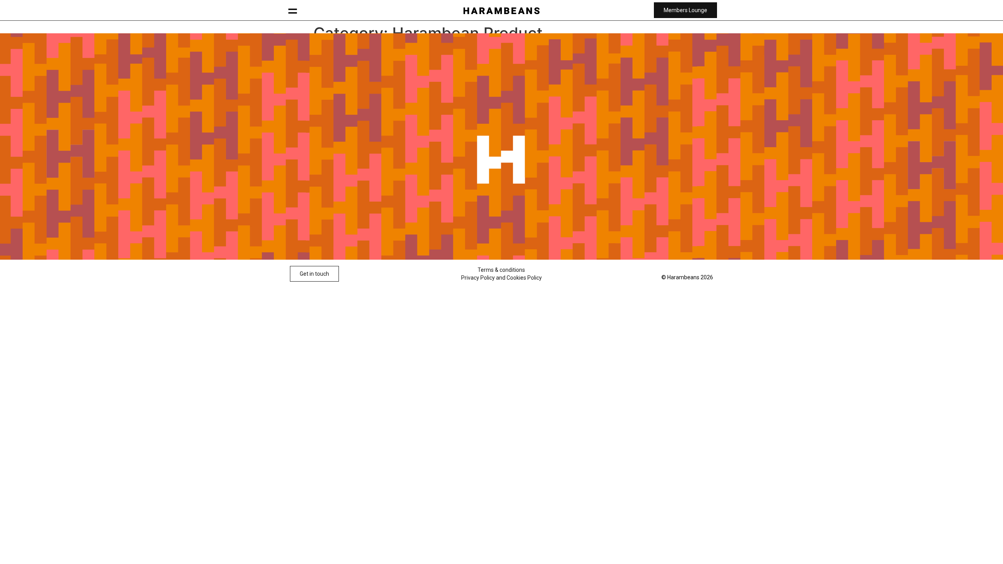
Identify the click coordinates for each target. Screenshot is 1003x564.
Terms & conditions (501, 270)
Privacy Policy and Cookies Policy (501, 278)
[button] (293, 10)
